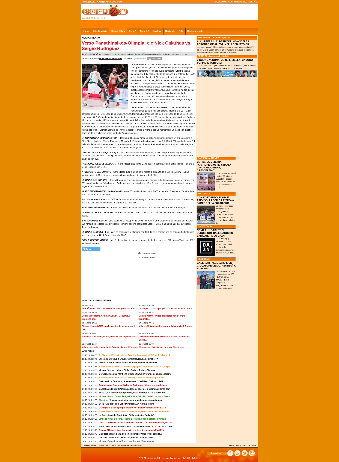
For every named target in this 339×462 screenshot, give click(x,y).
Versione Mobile (249, 445)
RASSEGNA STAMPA (208, 158)
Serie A (132, 31)
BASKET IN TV (205, 226)
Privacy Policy (235, 445)
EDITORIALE (204, 193)
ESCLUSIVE (204, 259)
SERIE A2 (202, 56)
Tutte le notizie (100, 31)
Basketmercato (195, 31)
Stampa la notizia (149, 253)
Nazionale (170, 31)
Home (86, 31)
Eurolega (157, 31)
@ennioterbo (139, 58)
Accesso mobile (148, 257)
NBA (181, 31)
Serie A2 (144, 31)
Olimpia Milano (118, 31)
